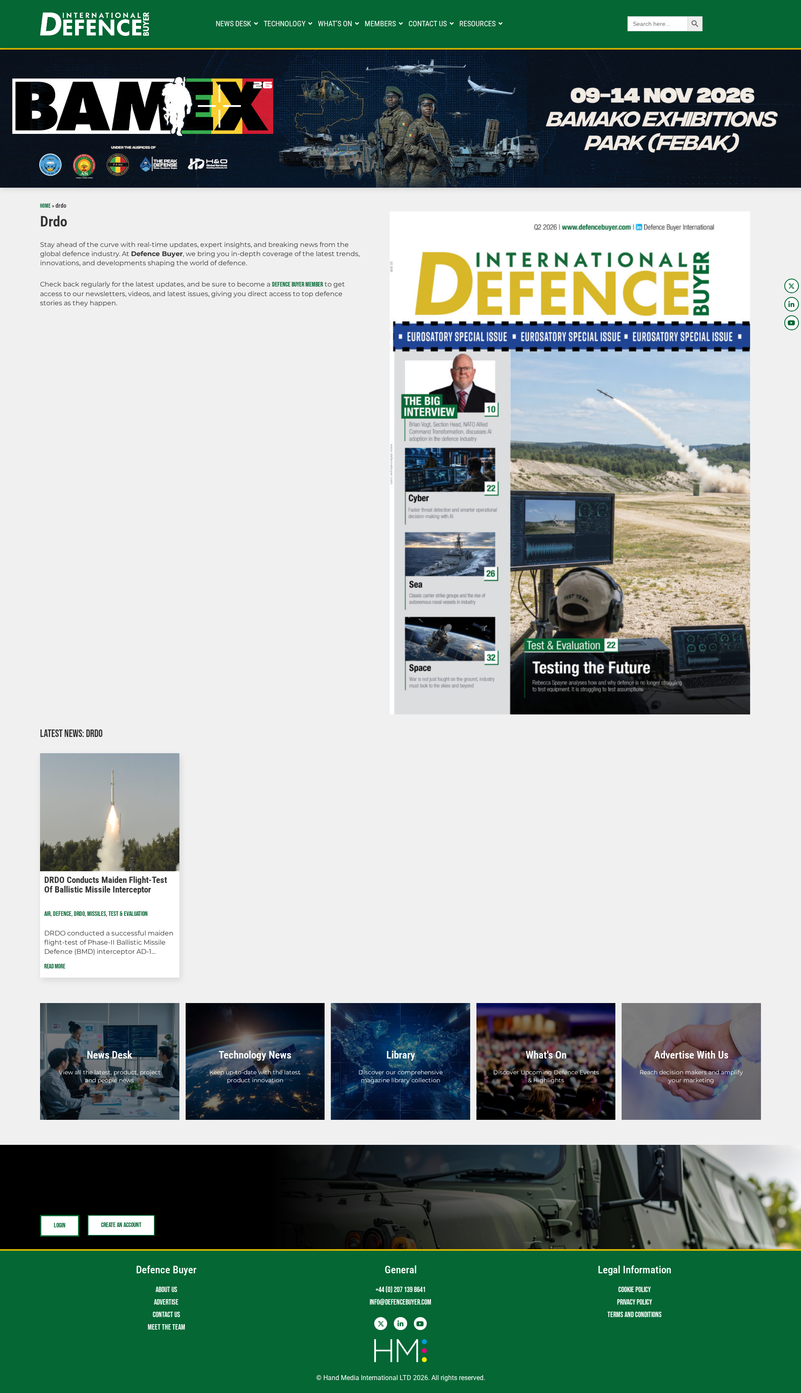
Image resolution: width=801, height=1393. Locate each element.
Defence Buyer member (297, 285)
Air (47, 914)
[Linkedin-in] (791, 304)
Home (45, 206)
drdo (79, 914)
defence (62, 914)
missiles (96, 914)
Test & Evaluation (128, 914)
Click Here (109, 1071)
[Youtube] (791, 322)
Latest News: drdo (71, 733)
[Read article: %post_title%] (109, 812)
